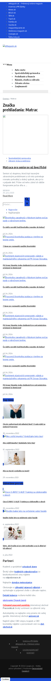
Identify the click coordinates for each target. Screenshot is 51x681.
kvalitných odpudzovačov (26, 571)
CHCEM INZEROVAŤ (30, 650)
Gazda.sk (12, 25)
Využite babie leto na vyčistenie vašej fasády (20, 518)
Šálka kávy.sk (14, 37)
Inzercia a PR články (16, 7)
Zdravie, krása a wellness (19, 161)
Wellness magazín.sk (17, 31)
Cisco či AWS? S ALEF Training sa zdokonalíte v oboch (24, 502)
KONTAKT (30, 653)
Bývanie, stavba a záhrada (27, 79)
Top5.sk (11, 19)
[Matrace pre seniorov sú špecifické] (25, 153)
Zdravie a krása (22, 83)
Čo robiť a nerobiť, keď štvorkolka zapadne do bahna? (24, 227)
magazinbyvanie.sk (16, 28)
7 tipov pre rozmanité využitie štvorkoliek (19, 246)
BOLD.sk (12, 13)
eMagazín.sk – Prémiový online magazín (25, 3)
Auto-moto (20, 70)
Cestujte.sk (13, 34)
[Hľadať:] (16, 204)
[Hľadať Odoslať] (27, 201)
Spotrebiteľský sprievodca (27, 73)
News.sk (12, 9)
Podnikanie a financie (25, 76)
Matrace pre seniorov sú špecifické (24, 167)
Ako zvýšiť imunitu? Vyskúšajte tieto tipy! (19, 443)
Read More (8, 196)
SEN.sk (11, 16)
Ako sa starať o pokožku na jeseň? (16, 471)
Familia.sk (12, 22)
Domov (6, 98)
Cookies (5, 679)
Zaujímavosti (21, 86)
